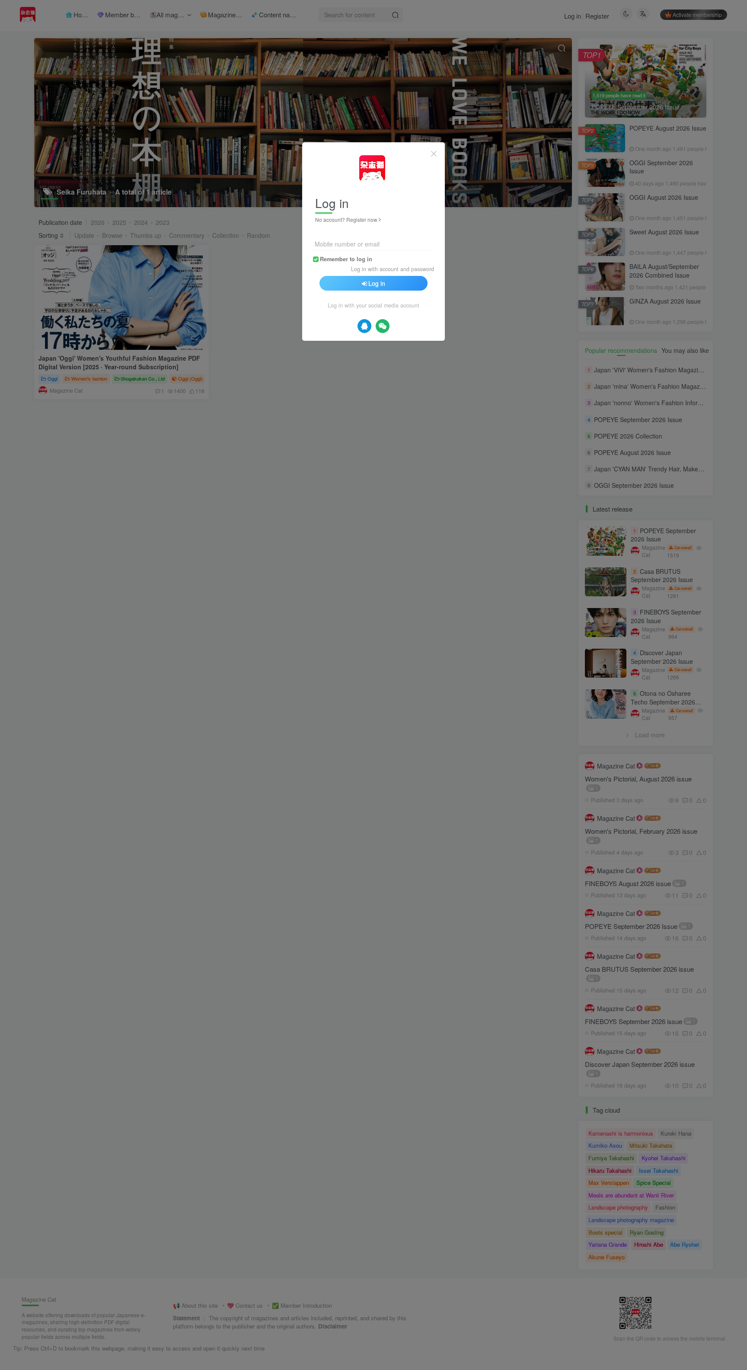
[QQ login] (364, 326)
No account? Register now (346, 219)
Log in (376, 283)
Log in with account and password (392, 269)
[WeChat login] (382, 326)
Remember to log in (346, 259)
